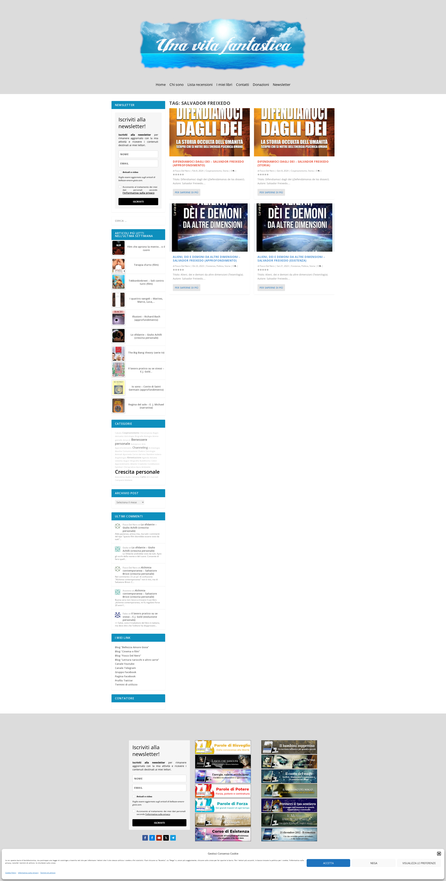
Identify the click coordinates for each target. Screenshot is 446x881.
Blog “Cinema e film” (127, 651)
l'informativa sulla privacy (139, 193)
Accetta (328, 863)
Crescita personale (137, 471)
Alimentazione (134, 457)
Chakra (141, 451)
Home (161, 85)
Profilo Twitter (124, 680)
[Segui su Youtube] (159, 838)
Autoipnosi (136, 444)
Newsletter (281, 85)
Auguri (126, 461)
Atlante (133, 464)
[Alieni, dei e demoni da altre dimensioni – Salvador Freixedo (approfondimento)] (209, 227)
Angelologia (120, 457)
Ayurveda (127, 454)
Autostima (120, 477)
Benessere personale (131, 441)
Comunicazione (130, 451)
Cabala (118, 433)
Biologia (148, 436)
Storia (226, 170)
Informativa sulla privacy (28, 872)
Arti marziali (152, 477)
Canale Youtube (124, 663)
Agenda (145, 457)
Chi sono (177, 85)
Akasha (118, 451)
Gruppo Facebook (125, 672)
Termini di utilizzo (47, 872)
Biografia (134, 461)
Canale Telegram (125, 668)
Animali (118, 454)
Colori (154, 461)
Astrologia (129, 436)
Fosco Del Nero (182, 170)
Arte (143, 444)
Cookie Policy (10, 872)
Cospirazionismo (214, 170)
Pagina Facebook (125, 676)
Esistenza (211, 266)
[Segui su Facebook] (145, 838)
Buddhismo (145, 461)
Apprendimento (122, 464)
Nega (373, 863)
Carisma (136, 477)
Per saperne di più (186, 192)
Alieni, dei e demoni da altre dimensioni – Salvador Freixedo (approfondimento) (206, 258)
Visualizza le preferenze (419, 863)
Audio (128, 477)
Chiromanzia (146, 433)
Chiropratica (130, 467)
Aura (138, 467)
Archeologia (154, 448)
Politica (220, 266)
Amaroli (126, 440)
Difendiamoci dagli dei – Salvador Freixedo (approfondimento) (208, 163)
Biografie (139, 436)
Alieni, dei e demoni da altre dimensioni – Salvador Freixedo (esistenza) (291, 258)
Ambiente (145, 467)
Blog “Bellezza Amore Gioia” (132, 647)
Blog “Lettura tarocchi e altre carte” (137, 659)
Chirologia (150, 451)
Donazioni (261, 85)
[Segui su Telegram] (173, 838)
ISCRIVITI (138, 201)
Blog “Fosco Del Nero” (128, 655)
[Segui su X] (166, 838)
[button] (439, 853)
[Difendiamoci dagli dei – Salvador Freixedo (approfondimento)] (209, 132)
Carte (143, 476)
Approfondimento (123, 448)
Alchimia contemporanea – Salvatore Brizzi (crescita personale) (140, 570)
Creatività (142, 464)
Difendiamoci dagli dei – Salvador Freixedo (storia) (293, 163)
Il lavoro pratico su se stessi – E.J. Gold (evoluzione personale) (140, 616)
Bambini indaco (154, 454)
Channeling (140, 447)
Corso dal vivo (139, 454)
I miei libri (224, 85)
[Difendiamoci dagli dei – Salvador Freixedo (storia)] (294, 132)
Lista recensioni (200, 85)
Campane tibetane (123, 480)
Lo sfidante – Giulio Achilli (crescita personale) (140, 527)
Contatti (242, 85)
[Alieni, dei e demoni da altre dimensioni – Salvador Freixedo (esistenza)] (294, 227)
